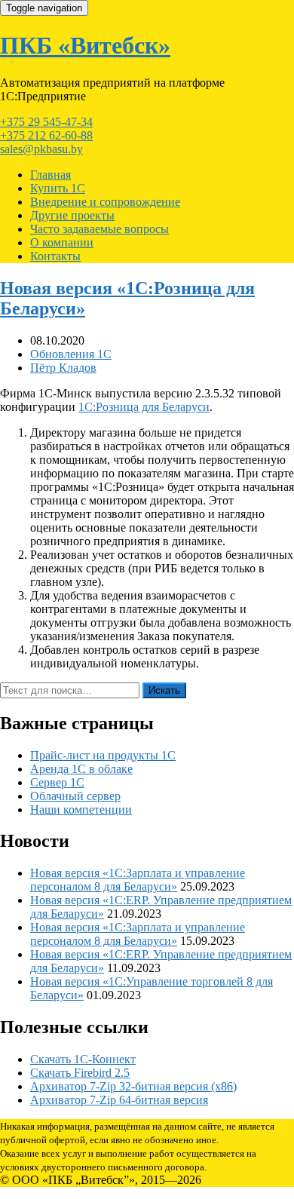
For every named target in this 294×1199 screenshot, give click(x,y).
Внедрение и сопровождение (105, 201)
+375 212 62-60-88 (46, 135)
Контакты (55, 256)
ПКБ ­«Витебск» (85, 45)
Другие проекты (72, 215)
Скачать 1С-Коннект (83, 1059)
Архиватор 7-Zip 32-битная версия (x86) (133, 1086)
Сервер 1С (57, 782)
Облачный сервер (75, 796)
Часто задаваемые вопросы (99, 228)
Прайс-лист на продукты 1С (103, 755)
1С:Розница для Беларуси (144, 406)
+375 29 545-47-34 (46, 121)
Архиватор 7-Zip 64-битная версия (119, 1099)
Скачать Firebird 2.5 (80, 1072)
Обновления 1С (71, 354)
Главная (50, 174)
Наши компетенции (81, 809)
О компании (61, 242)
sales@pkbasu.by (41, 149)
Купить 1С (57, 188)
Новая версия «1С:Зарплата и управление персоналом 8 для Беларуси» (137, 879)
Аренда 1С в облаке (81, 768)
